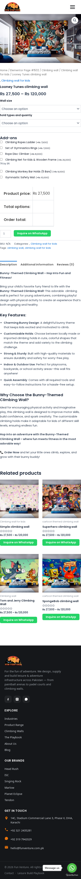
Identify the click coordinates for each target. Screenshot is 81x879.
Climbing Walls (14, 731)
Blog (7, 750)
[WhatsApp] (26, 699)
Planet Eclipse (13, 794)
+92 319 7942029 (21, 839)
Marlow (9, 787)
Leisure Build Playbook (31, 873)
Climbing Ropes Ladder (26, 142)
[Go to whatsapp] (72, 868)
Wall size (6, 101)
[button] (74, 20)
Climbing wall (50, 70)
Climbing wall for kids (15, 80)
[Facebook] (8, 699)
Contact (9, 873)
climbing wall (15, 248)
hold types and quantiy (16, 115)
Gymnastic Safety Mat (27, 177)
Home (4, 70)
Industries (11, 718)
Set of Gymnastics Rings (27, 148)
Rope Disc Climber (23, 154)
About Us (10, 743)
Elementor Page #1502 (24, 70)
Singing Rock (13, 781)
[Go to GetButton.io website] (72, 875)
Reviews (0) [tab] (65, 264)
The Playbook (13, 737)
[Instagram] (17, 699)
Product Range (14, 725)
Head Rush (11, 769)
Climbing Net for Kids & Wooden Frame (38, 160)
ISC (7, 775)
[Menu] (72, 7)
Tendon (9, 800)
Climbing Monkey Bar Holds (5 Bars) (35, 171)
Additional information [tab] (37, 264)
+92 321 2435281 (21, 830)
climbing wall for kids (38, 248)
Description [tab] (8, 264)
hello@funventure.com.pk (27, 848)
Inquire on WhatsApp (32, 233)
